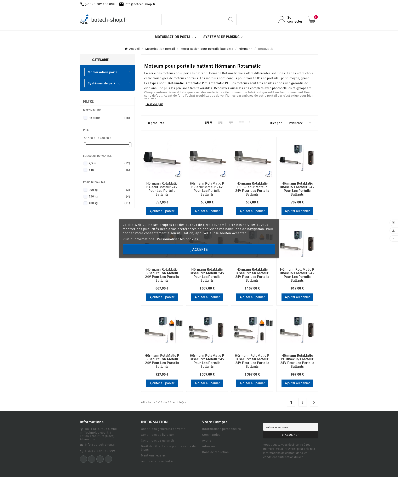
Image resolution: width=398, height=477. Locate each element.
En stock (109, 117)
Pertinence (301, 122)
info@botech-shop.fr (100, 444)
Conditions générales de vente (163, 429)
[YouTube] (100, 459)
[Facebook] (83, 459)
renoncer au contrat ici (158, 461)
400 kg (109, 203)
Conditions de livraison (158, 434)
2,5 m (109, 163)
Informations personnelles (221, 429)
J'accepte (199, 249)
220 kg (109, 196)
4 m (109, 170)
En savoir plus (154, 104)
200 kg (109, 189)
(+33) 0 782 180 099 (100, 451)
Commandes (211, 434)
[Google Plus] (108, 459)
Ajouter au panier (161, 211)
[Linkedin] (91, 459)
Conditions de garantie (158, 440)
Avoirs (206, 440)
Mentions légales (153, 455)
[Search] (230, 19)
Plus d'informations (138, 239)
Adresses (209, 446)
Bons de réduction (215, 452)
